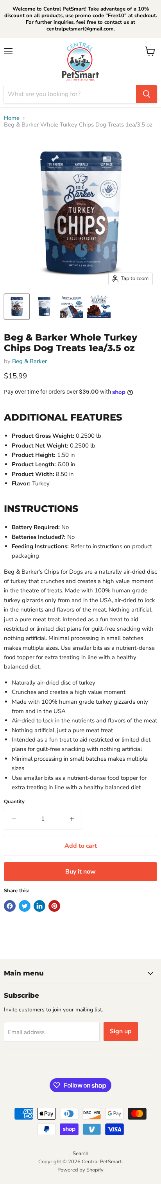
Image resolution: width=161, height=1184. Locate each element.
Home (12, 118)
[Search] (146, 94)
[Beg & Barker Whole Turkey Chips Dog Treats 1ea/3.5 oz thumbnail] (16, 306)
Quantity (14, 802)
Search (80, 1153)
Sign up (121, 1031)
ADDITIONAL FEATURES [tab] (63, 417)
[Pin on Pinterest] (54, 906)
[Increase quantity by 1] (72, 819)
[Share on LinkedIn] (39, 906)
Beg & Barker (29, 361)
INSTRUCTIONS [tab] (41, 508)
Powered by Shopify (80, 1169)
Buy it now (80, 871)
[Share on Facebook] (10, 906)
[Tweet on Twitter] (24, 906)
